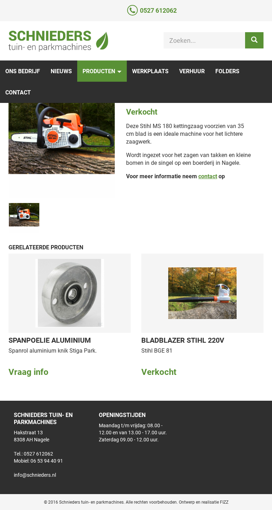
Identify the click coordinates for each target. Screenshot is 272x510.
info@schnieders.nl (35, 474)
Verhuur (192, 71)
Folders (227, 71)
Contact (18, 92)
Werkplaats (150, 71)
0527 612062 (158, 10)
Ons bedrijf (22, 71)
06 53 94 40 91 (46, 460)
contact (207, 176)
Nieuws (61, 71)
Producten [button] (100, 71)
